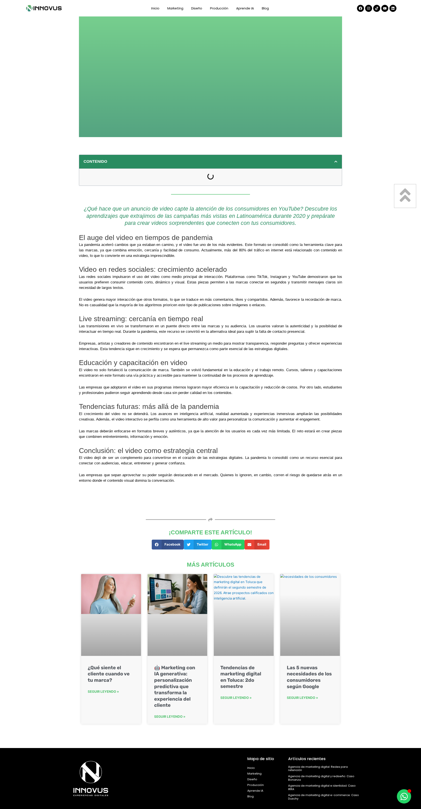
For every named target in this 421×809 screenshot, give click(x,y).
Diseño (196, 8)
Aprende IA (245, 8)
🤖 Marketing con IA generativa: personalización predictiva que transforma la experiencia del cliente (174, 686)
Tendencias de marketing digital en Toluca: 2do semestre (240, 677)
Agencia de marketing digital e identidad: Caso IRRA (322, 787)
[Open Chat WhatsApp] (404, 796)
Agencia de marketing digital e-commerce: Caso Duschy (323, 797)
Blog (265, 8)
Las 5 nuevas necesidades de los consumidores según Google (309, 677)
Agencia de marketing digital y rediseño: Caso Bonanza (321, 778)
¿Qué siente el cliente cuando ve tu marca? (109, 674)
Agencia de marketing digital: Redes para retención (318, 768)
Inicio (155, 8)
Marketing (175, 8)
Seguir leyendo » (103, 691)
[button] (335, 161)
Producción (219, 8)
